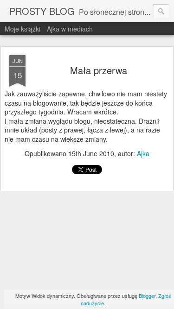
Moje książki (22, 28)
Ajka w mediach (70, 28)
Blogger (147, 295)
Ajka (143, 153)
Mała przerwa (98, 70)
